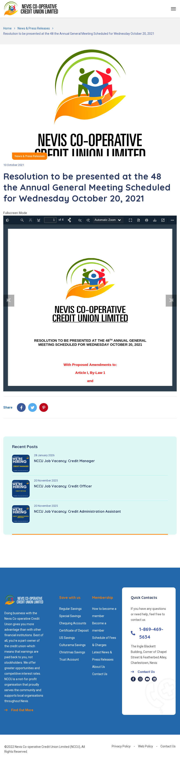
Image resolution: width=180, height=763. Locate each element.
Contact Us (99, 674)
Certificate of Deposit (74, 630)
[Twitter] (32, 407)
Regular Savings (70, 608)
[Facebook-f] (133, 679)
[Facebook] (21, 407)
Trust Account (69, 659)
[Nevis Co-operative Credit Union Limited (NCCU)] (31, 9)
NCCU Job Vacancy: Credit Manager (64, 461)
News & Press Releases (34, 28)
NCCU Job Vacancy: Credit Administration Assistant (77, 511)
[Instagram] (140, 679)
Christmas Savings (72, 652)
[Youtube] (147, 679)
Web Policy (145, 746)
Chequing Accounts (72, 623)
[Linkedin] (154, 679)
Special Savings (70, 616)
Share (8, 407)
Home (7, 28)
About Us (98, 667)
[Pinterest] (43, 407)
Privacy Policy (121, 746)
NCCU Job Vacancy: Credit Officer (63, 486)
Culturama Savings (72, 645)
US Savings (67, 637)
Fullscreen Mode (15, 213)
